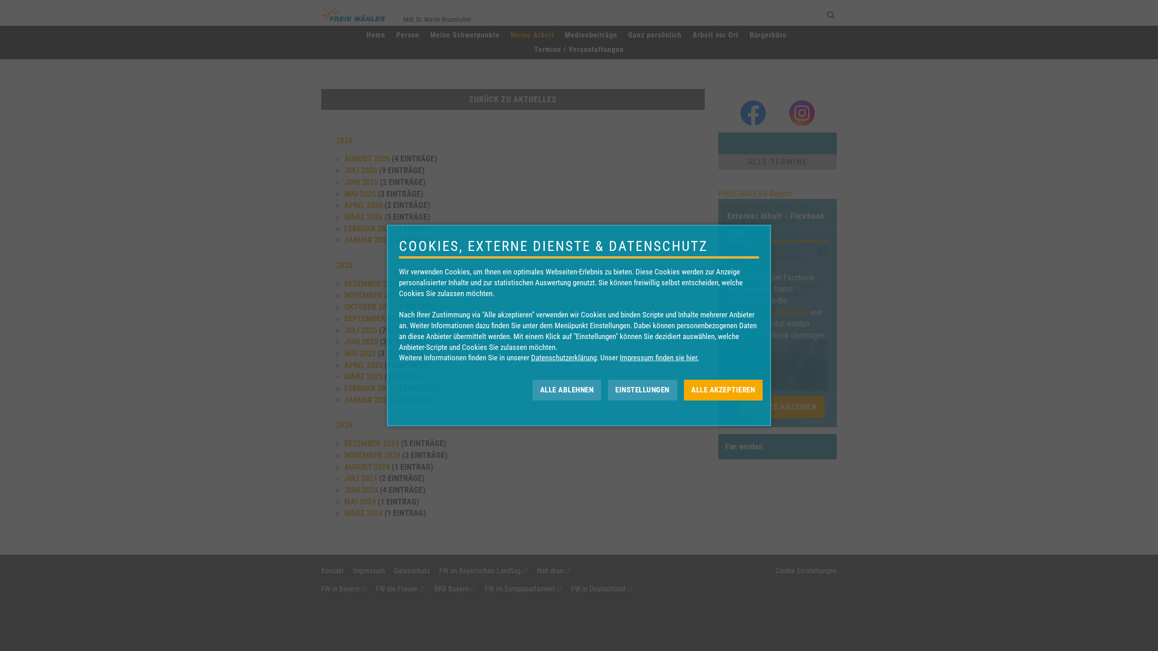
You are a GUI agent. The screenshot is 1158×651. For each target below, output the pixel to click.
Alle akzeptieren (723, 389)
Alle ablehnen (567, 389)
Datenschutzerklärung (564, 357)
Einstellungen (642, 389)
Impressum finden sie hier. (659, 357)
